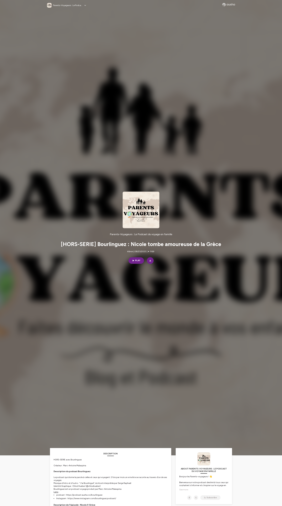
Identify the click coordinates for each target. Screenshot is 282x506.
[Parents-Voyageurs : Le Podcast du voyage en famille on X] (196, 497)
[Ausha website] (228, 4)
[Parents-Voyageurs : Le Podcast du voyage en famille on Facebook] (189, 497)
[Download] (150, 260)
